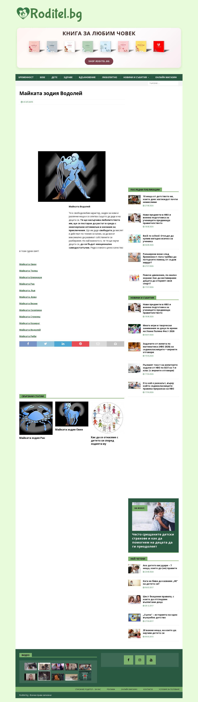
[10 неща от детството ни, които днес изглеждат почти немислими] (134, 199)
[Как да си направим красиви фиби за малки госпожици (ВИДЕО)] (30, 666)
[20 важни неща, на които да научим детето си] (134, 633)
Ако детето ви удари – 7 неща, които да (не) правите (160, 567)
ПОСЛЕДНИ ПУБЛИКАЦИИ (145, 189)
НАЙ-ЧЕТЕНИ (138, 558)
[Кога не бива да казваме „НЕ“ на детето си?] (134, 583)
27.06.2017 (149, 621)
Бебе (42, 77)
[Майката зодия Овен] (71, 414)
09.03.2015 (149, 636)
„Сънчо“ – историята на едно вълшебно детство (160, 616)
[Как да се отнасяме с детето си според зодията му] (107, 418)
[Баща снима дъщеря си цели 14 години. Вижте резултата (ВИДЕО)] (30, 677)
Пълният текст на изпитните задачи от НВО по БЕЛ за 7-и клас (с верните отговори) (160, 367)
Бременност (26, 77)
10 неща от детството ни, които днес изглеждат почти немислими (160, 199)
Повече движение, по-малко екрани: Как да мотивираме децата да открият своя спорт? (160, 279)
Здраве (68, 77)
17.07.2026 (149, 287)
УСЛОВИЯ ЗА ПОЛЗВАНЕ (169, 689)
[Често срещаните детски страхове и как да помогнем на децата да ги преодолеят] (153, 516)
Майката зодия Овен (69, 429)
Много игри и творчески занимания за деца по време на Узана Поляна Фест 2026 (160, 328)
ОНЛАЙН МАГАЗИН (166, 77)
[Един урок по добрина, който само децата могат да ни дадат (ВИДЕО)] (85, 667)
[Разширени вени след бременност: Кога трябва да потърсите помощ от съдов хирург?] (134, 257)
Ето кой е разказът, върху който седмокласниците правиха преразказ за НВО (158, 386)
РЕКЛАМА (111, 689)
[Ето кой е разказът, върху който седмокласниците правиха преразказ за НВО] (134, 385)
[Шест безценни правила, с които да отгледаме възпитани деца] (134, 599)
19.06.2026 (149, 356)
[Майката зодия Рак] (36, 418)
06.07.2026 (149, 335)
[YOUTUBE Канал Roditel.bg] (151, 660)
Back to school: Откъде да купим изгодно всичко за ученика (158, 238)
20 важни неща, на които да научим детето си (159, 631)
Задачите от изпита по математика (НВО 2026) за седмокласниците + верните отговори (160, 348)
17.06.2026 (149, 374)
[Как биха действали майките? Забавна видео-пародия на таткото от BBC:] (58, 666)
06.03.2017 (149, 587)
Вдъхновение (87, 77)
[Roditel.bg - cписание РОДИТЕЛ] (54, 19)
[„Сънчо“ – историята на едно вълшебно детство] (134, 617)
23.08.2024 (149, 572)
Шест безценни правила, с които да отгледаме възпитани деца (158, 599)
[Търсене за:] (163, 83)
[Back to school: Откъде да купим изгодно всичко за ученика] (134, 238)
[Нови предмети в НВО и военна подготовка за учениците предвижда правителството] (134, 218)
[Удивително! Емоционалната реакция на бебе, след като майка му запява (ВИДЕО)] (58, 677)
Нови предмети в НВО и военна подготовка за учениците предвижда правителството (157, 219)
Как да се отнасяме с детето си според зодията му (104, 440)
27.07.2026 (149, 266)
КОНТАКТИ (148, 689)
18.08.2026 (149, 226)
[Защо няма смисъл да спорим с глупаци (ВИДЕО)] (71, 677)
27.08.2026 (149, 205)
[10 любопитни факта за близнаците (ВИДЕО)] (85, 676)
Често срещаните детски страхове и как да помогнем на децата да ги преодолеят (153, 540)
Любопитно (109, 77)
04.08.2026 (149, 245)
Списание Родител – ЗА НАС (88, 689)
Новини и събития (135, 77)
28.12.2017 (149, 605)
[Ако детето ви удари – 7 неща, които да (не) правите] (134, 568)
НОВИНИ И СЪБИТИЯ (142, 297)
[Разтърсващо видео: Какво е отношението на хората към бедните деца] (71, 666)
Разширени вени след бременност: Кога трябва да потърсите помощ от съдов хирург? (159, 258)
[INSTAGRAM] (139, 660)
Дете (54, 77)
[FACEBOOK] (128, 660)
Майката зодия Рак (32, 438)
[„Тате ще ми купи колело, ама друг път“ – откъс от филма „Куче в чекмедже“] (44, 676)
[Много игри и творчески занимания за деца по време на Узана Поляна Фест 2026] (134, 328)
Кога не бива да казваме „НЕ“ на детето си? (160, 582)
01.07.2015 (28, 102)
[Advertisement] (42, 127)
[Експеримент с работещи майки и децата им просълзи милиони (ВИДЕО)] (44, 666)
